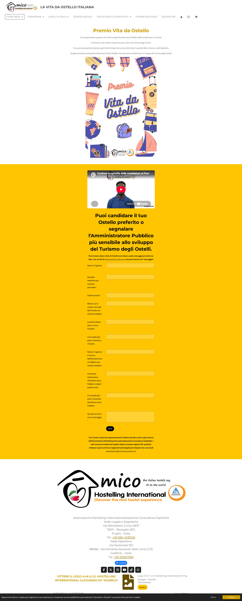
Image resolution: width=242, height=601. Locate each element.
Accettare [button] (231, 597)
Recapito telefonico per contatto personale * (93, 282)
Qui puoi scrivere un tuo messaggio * (94, 417)
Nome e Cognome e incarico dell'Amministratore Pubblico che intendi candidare (94, 359)
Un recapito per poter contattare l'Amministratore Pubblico (94, 400)
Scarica (143, 587)
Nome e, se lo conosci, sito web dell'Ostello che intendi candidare (94, 308)
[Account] (181, 17)
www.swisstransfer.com (115, 259)
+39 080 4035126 (123, 537)
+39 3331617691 (123, 557)
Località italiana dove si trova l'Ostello (94, 325)
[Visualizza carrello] (196, 17)
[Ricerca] (189, 17)
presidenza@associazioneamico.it (121, 451)
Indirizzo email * (94, 295)
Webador (185, 593)
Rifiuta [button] (213, 597)
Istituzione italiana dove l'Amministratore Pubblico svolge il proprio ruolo (94, 380)
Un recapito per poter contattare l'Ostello (94, 340)
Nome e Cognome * (94, 267)
